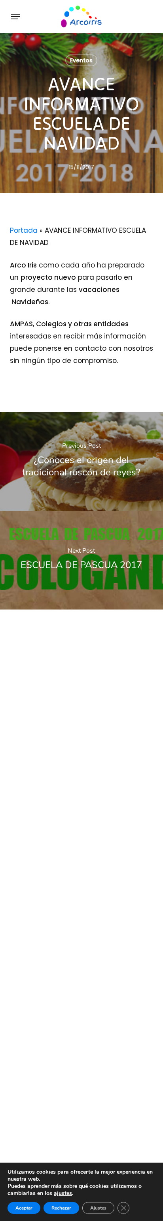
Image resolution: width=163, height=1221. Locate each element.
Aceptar (23, 1208)
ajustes (63, 1193)
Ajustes (98, 1208)
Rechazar (61, 1208)
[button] (15, 17)
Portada (24, 230)
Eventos (81, 60)
